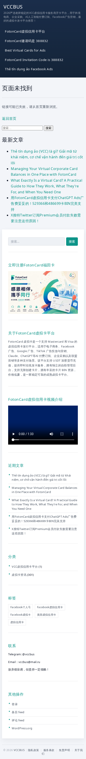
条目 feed (18, 712)
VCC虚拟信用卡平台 (25, 567)
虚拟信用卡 (17, 622)
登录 (15, 704)
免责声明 (64, 750)
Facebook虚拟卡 (20, 615)
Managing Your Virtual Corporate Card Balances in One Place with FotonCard (44, 490)
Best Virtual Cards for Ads (25, 50)
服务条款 (48, 750)
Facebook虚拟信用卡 (50, 607)
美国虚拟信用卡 (46, 615)
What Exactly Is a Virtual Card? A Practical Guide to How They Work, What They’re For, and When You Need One (46, 186)
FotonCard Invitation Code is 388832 (34, 59)
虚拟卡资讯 (19, 575)
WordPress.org (22, 728)
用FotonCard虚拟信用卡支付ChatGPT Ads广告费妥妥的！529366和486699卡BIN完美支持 (47, 203)
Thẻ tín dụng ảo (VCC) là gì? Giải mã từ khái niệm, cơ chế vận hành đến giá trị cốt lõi (47, 157)
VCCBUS (13, 6)
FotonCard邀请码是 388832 (26, 41)
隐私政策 (33, 750)
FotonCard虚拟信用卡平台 (25, 31)
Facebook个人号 (20, 607)
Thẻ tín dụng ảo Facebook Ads (29, 69)
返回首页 (9, 118)
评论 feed (18, 720)
